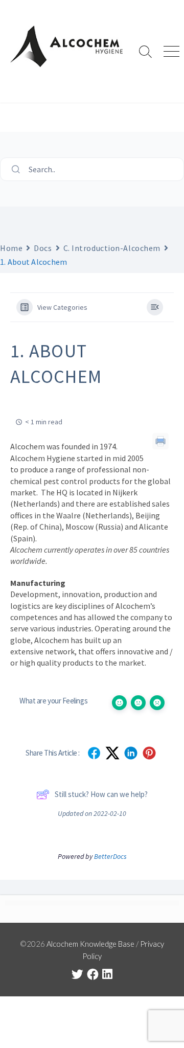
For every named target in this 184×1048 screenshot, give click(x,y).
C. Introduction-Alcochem (111, 248)
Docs (43, 248)
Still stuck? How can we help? (101, 794)
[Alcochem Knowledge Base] (66, 46)
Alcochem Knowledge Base (90, 943)
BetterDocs (110, 856)
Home (11, 248)
